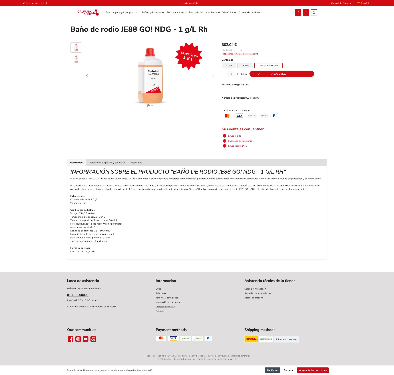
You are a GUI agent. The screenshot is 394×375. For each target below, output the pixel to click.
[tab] (76, 162)
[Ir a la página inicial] (88, 12)
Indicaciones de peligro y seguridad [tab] (107, 162)
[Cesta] (314, 12)
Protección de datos (165, 306)
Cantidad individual (268, 65)
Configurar (272, 370)
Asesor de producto (253, 297)
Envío (158, 288)
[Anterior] (87, 76)
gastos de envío (189, 355)
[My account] (306, 12)
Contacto (160, 311)
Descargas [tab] (136, 162)
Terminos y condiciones (167, 297)
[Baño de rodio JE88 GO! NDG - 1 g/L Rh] (150, 76)
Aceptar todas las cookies (313, 370)
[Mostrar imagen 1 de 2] (148, 105)
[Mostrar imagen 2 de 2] (152, 105)
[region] (143, 76)
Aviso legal (161, 293)
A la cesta (279, 74)
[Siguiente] (213, 76)
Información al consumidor (168, 302)
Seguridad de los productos (257, 293)
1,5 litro (245, 65)
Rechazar (289, 370)
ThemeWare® (230, 359)
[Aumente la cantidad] (237, 74)
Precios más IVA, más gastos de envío (240, 53)
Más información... (146, 370)
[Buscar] (298, 12)
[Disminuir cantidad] (224, 74)
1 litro (229, 65)
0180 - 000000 (77, 295)
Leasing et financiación (255, 288)
